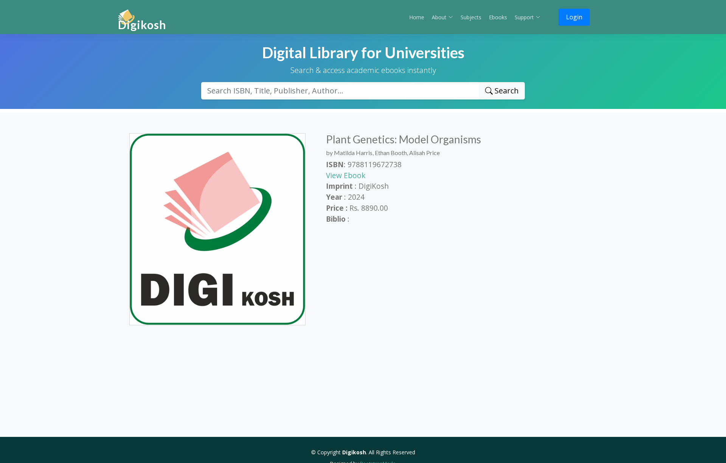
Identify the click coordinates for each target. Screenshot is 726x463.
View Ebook (346, 175)
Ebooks (498, 17)
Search (506, 90)
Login (574, 17)
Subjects (471, 17)
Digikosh (142, 24)
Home (416, 17)
